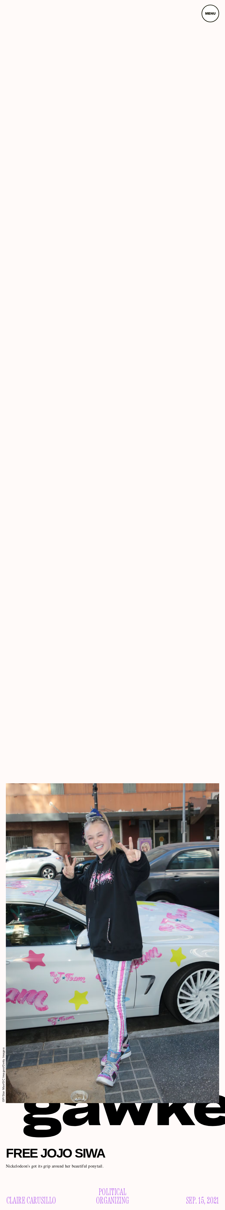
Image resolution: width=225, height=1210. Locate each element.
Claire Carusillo (31, 1201)
